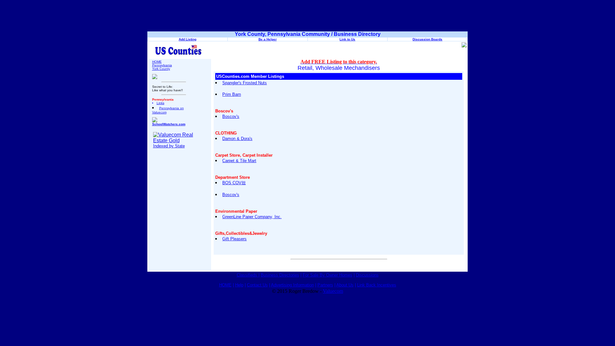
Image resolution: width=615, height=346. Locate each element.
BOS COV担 (234, 182)
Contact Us (257, 285)
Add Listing (187, 39)
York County (161, 68)
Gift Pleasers (234, 238)
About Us (345, 285)
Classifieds (247, 275)
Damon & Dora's (237, 138)
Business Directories (280, 275)
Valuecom (333, 291)
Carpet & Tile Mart (239, 160)
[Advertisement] (307, 17)
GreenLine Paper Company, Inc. (252, 216)
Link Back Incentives (376, 285)
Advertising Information (292, 285)
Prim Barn (231, 94)
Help (239, 285)
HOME (157, 61)
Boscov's (230, 116)
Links (160, 103)
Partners (325, 285)
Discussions (367, 275)
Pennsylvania (162, 65)
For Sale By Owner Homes (327, 275)
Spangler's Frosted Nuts (244, 82)
